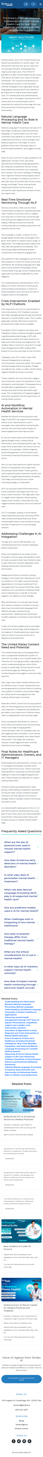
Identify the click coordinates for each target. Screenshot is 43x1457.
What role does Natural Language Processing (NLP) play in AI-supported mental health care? (20, 894)
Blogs (21, 1421)
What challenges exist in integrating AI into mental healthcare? (19, 922)
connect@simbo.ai (27, 4)
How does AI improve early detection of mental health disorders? (20, 863)
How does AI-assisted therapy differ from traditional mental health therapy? (19, 939)
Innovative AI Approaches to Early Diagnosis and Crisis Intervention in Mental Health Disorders (22, 1033)
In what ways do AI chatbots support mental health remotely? (21, 969)
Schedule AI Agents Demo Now (21, 1379)
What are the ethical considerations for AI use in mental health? (20, 955)
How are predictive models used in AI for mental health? (21, 909)
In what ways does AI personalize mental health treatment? (19, 878)
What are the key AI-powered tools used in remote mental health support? (17, 847)
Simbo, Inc (21, 1394)
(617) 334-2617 (34, 4)
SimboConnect (21, 1429)
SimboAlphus (22, 1425)
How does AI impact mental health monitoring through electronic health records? (20, 984)
